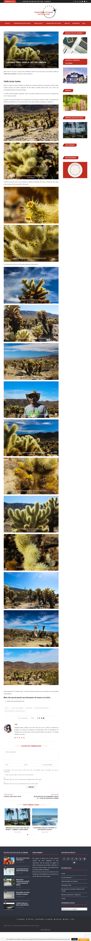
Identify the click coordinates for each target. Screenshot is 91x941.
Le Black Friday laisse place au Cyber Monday (22, 904)
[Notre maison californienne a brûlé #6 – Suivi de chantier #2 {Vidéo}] (9, 882)
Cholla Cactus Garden (17, 708)
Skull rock (15, 71)
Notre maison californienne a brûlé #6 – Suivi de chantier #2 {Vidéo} (22, 882)
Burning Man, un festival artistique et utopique (23, 893)
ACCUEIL (7, 23)
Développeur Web (66, 885)
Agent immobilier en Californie (69, 881)
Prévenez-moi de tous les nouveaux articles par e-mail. (21, 783)
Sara (10, 65)
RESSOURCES (76, 23)
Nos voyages (20, 59)
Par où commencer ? (66, 877)
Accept (74, 939)
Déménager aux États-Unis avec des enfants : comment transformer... (75, 129)
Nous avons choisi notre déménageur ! (22, 859)
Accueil (63, 873)
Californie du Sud (10, 59)
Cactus (6, 708)
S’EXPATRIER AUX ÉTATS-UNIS (22, 23)
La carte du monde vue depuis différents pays (22, 869)
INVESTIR (67, 23)
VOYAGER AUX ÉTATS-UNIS (53, 23)
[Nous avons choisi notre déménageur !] (9, 860)
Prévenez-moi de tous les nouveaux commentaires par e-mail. (23, 779)
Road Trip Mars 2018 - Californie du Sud (15, 711)
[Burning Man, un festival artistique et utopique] (9, 895)
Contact (7, 28)
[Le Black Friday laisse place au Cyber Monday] (9, 905)
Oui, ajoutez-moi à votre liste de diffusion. (20, 775)
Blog (83, 23)
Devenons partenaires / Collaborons (71, 894)
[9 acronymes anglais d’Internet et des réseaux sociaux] (45, 816)
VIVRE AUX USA (38, 23)
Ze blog (28, 59)
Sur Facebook (69, 145)
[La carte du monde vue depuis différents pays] (9, 871)
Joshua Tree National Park (41, 708)
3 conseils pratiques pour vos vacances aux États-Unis (39, 1)
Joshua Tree (29, 708)
